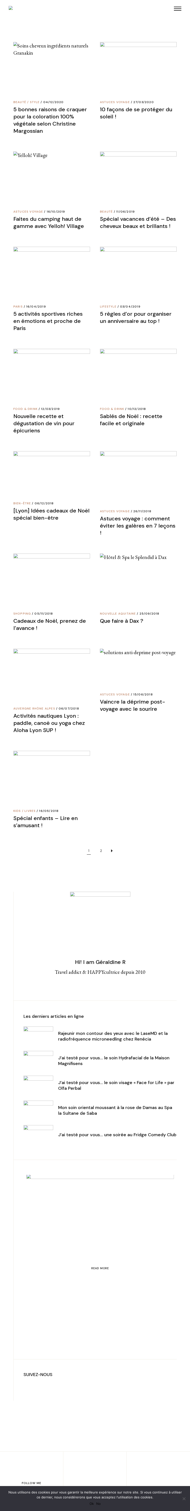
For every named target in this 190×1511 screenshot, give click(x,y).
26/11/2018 (142, 511)
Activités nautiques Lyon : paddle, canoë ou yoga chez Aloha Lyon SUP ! (49, 723)
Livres (30, 811)
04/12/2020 (53, 102)
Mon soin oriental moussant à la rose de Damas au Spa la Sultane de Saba (115, 1110)
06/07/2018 (69, 709)
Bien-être (22, 503)
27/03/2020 (143, 102)
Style (35, 102)
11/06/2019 (125, 212)
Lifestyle (108, 307)
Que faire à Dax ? (121, 620)
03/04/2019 (130, 307)
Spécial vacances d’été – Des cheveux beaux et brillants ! (138, 222)
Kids (17, 811)
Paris (18, 307)
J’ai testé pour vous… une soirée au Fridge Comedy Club (117, 1135)
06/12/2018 (44, 503)
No (98, 1504)
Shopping (22, 614)
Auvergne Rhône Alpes (34, 709)
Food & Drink (25, 409)
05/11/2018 (43, 614)
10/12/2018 (137, 409)
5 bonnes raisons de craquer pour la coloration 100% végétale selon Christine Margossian (50, 120)
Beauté (19, 102)
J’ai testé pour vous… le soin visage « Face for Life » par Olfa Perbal (116, 1085)
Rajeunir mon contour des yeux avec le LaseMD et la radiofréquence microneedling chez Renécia (113, 1036)
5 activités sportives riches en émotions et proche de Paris (48, 321)
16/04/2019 (36, 307)
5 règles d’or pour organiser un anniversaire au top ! (135, 317)
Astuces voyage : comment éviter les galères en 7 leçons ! (137, 525)
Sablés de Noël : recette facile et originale (131, 420)
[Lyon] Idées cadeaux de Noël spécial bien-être (51, 514)
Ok (92, 1504)
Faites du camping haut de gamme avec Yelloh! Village (48, 222)
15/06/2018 (143, 694)
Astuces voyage (115, 102)
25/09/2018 (150, 614)
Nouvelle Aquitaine (118, 614)
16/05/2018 (49, 811)
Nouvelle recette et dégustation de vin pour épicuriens (43, 423)
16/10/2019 (56, 212)
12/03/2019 (50, 409)
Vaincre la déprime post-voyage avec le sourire (132, 705)
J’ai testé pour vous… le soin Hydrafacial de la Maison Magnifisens (113, 1061)
